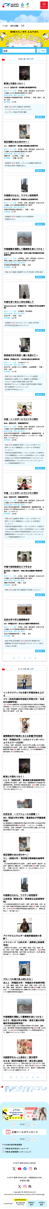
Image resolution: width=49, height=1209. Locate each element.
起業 (28, 1088)
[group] (13, 1113)
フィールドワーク (20, 1089)
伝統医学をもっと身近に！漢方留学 (20, 1057)
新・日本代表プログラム (20, 1203)
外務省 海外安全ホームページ (15, 1148)
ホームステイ (15, 1086)
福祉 (6, 1091)
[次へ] (35, 657)
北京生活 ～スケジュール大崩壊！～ (21, 814)
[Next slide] (35, 1125)
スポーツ (34, 1088)
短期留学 (7, 1086)
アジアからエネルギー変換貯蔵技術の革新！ (22, 937)
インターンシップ (29, 1086)
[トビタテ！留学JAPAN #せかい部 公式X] (19, 1186)
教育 (46, 1088)
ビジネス (33, 1089)
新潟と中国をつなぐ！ (14, 776)
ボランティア (39, 1086)
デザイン (40, 1088)
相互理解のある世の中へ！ (16, 854)
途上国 (43, 1089)
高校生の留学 (31, 1203)
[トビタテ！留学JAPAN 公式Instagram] (30, 1168)
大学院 (20, 1088)
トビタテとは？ (8, 1203)
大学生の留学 (41, 1203)
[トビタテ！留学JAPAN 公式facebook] (25, 1168)
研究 (21, 1086)
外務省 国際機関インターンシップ (16, 1152)
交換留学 (13, 1088)
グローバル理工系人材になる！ (18, 979)
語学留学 (7, 1088)
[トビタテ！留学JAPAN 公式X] (14, 1168)
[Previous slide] (14, 1125)
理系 (24, 1088)
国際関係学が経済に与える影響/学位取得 (22, 735)
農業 (10, 1091)
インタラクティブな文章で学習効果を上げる (23, 694)
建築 (6, 1089)
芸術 (27, 1091)
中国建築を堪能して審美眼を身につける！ (23, 1016)
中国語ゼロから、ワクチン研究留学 (20, 895)
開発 (28, 1089)
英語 (39, 1089)
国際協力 (11, 1089)
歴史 (31, 1091)
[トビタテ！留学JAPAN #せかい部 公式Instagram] (25, 1186)
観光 (23, 1091)
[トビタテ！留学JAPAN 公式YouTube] (19, 1168)
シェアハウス (16, 1091)
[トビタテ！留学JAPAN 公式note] (35, 1169)
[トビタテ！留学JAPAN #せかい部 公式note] (30, 1186)
